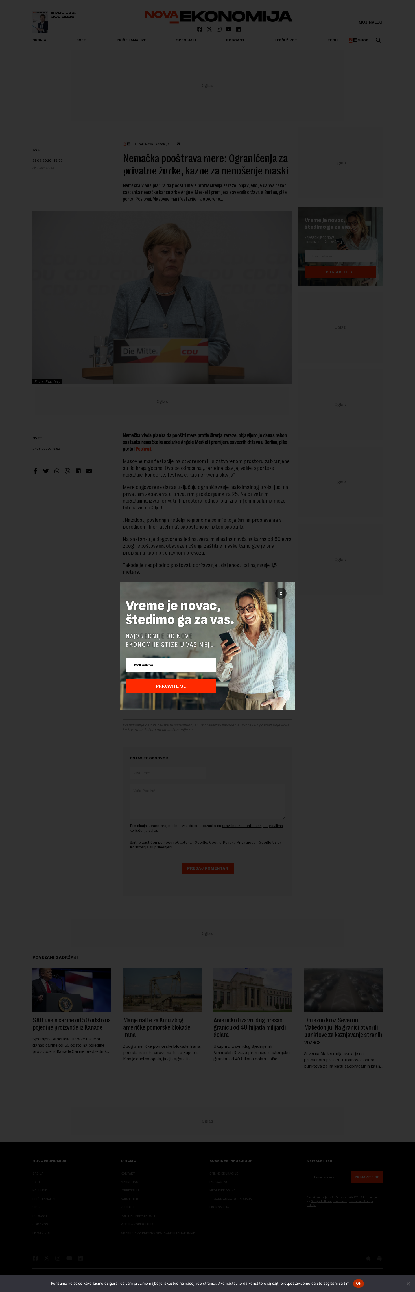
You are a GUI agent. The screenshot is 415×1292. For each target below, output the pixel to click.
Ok (358, 1283)
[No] (408, 1283)
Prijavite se (171, 686)
